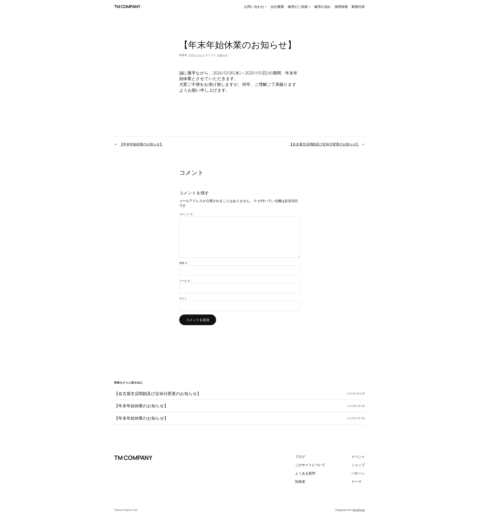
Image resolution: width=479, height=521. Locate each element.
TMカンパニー (196, 55)
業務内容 (358, 6)
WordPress (358, 510)
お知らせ (222, 55)
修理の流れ (322, 6)
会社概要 (277, 6)
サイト (183, 298)
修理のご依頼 (298, 6)
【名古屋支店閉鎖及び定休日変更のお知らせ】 (324, 144)
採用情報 (341, 6)
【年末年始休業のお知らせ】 (141, 144)
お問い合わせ (254, 6)
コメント (186, 214)
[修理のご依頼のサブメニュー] (310, 7)
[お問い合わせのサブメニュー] (266, 7)
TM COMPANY (127, 6)
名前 (183, 263)
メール (184, 280)
